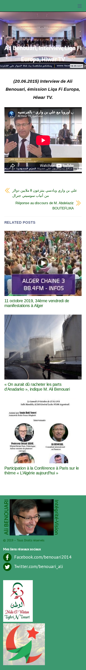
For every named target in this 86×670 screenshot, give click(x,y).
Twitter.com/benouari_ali (38, 566)
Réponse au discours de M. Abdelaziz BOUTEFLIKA (44, 205)
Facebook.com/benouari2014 (42, 557)
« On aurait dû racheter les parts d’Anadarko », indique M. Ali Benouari (37, 386)
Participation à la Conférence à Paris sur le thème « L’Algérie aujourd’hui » (41, 470)
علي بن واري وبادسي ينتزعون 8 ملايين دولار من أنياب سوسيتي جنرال (44, 193)
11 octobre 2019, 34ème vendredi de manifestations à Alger (36, 303)
